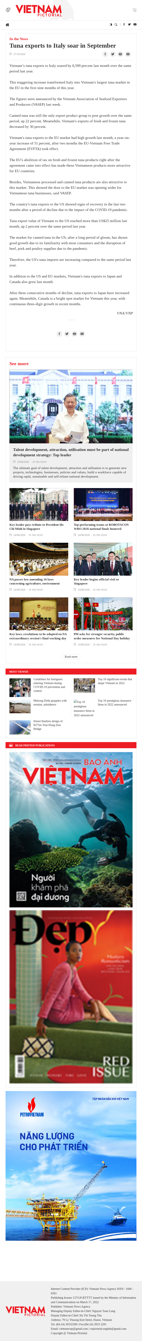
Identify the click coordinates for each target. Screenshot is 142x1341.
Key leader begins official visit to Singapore (96, 581)
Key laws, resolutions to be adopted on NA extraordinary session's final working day (38, 636)
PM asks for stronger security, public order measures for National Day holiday (102, 636)
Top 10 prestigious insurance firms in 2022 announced (114, 702)
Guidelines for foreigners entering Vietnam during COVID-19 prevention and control (49, 684)
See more (19, 363)
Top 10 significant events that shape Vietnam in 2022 (115, 681)
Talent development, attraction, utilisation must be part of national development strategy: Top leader (71, 452)
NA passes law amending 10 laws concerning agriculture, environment (34, 581)
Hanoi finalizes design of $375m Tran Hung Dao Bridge (47, 725)
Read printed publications (35, 745)
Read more (71, 656)
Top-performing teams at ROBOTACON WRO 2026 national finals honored (101, 527)
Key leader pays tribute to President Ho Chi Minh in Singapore (36, 527)
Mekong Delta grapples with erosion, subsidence (50, 702)
